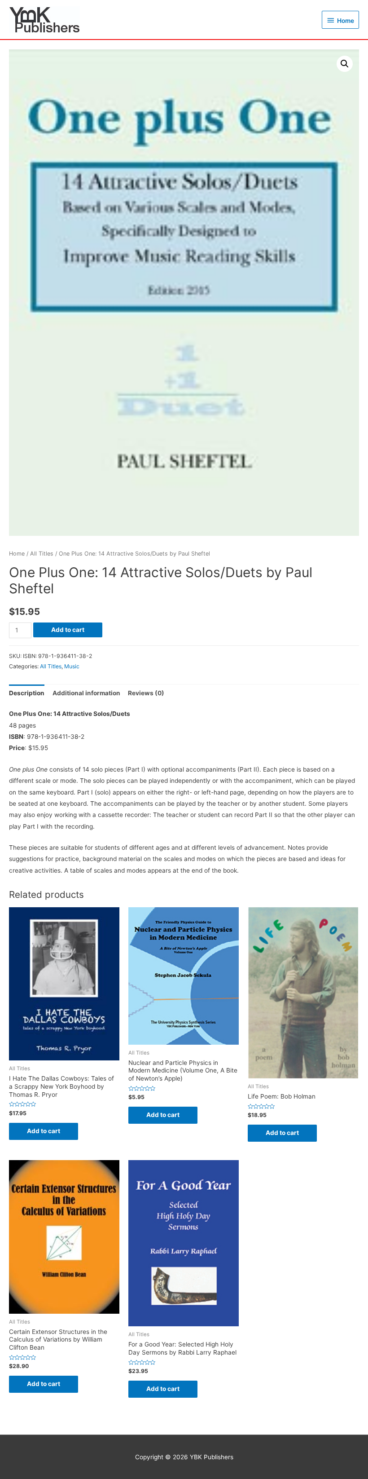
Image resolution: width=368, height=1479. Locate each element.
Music (71, 666)
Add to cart (67, 629)
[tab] (26, 693)
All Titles (41, 553)
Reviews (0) (146, 693)
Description (26, 693)
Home (17, 553)
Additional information (86, 693)
